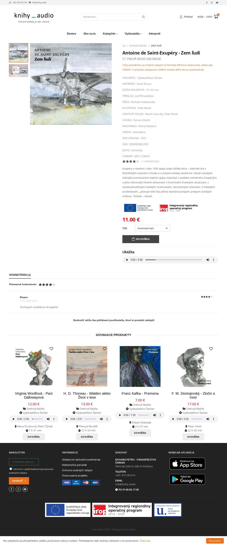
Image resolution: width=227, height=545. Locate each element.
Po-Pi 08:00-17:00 (128, 489)
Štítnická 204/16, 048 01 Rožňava (134, 466)
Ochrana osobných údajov (77, 470)
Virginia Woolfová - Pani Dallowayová (33, 395)
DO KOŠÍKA (143, 239)
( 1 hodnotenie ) (150, 161)
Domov (71, 33)
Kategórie (109, 33)
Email (119, 480)
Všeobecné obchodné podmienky (81, 459)
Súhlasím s (31, 470)
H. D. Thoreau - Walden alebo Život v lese (86, 395)
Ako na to (89, 33)
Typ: (125, 228)
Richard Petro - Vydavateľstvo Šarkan (135, 461)
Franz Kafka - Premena (140, 393)
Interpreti (154, 33)
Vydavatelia (132, 33)
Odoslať (17, 480)
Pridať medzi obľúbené (143, 58)
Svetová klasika (138, 45)
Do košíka (34, 436)
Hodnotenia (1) (20, 274)
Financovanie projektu (75, 475)
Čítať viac (145, 540)
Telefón (120, 471)
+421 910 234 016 (19, 2)
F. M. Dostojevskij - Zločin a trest (193, 395)
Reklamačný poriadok (74, 465)
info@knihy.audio (39, 2)
